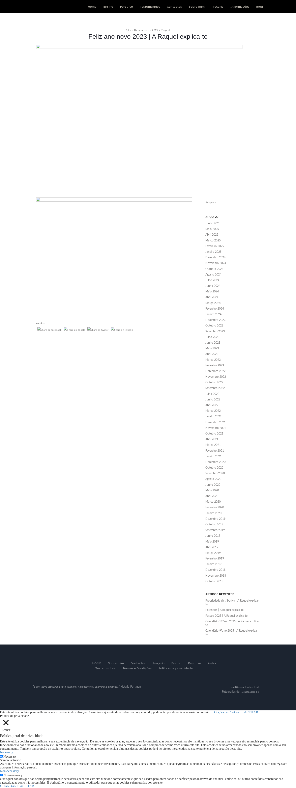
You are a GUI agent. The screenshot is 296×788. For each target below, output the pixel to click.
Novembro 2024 (215, 263)
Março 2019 (213, 553)
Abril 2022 (211, 405)
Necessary (10, 756)
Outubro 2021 (214, 433)
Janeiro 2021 (213, 456)
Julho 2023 (212, 337)
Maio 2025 (212, 229)
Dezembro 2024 (215, 257)
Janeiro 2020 (213, 513)
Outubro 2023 (214, 325)
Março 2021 (213, 445)
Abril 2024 (211, 297)
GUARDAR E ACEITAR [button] (17, 786)
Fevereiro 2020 (214, 507)
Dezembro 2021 (215, 422)
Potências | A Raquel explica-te (224, 610)
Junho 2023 (212, 342)
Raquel (165, 30)
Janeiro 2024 (213, 314)
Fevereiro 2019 (214, 558)
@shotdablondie (250, 692)
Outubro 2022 (214, 382)
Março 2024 (213, 303)
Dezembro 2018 (215, 570)
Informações (239, 6)
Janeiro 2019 (213, 564)
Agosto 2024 (213, 274)
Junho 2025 (212, 223)
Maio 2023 (212, 348)
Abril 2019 (211, 547)
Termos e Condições (137, 668)
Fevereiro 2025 (214, 246)
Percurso (126, 6)
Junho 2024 (212, 286)
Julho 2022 (212, 394)
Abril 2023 (211, 354)
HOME (96, 663)
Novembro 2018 (215, 575)
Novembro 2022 (215, 376)
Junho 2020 (212, 484)
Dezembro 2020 (215, 462)
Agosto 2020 (213, 479)
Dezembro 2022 (215, 371)
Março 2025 (213, 240)
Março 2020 (213, 501)
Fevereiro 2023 (214, 365)
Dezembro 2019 (215, 519)
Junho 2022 (212, 399)
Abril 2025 (211, 234)
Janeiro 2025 (213, 252)
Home (92, 6)
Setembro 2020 (215, 473)
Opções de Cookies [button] (226, 712)
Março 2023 (213, 360)
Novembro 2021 (215, 428)
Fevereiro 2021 (214, 450)
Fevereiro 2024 (214, 308)
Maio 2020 (212, 490)
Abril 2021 (211, 439)
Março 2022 (213, 411)
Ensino (108, 6)
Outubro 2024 (214, 269)
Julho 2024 (212, 280)
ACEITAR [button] (251, 712)
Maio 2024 (212, 291)
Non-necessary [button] (9, 771)
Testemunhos (150, 6)
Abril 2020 (211, 496)
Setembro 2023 (215, 331)
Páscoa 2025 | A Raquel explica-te (226, 615)
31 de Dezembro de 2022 (142, 30)
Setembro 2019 (215, 530)
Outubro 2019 (214, 524)
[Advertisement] (148, 157)
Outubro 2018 (214, 581)
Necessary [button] (6, 752)
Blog (259, 6)
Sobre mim (197, 6)
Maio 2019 (212, 541)
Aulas (212, 663)
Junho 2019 (212, 535)
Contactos (174, 6)
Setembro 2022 (215, 388)
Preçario (217, 6)
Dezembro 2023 (215, 320)
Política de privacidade (175, 668)
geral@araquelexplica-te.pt (245, 687)
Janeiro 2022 (213, 416)
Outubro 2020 (214, 467)
